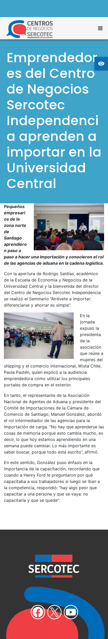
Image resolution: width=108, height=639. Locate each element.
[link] (101, 64)
